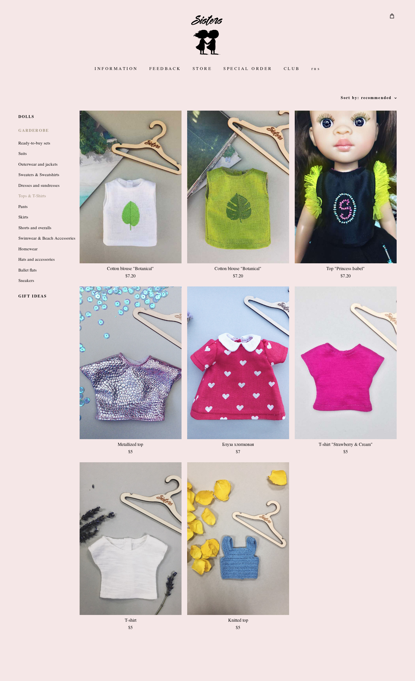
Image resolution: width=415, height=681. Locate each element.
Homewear (28, 248)
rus (316, 68)
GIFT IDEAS (32, 296)
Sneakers (26, 280)
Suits (22, 153)
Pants (23, 206)
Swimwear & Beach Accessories (46, 238)
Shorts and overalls (34, 227)
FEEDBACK (165, 68)
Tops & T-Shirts (32, 195)
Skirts (23, 217)
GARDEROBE (33, 130)
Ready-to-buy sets (34, 143)
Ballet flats (27, 270)
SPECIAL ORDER (247, 68)
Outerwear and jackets (38, 164)
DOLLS (26, 116)
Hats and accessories (36, 259)
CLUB (292, 68)
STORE (202, 68)
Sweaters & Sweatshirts (38, 174)
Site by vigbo (208, 668)
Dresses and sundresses (39, 185)
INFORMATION (116, 68)
